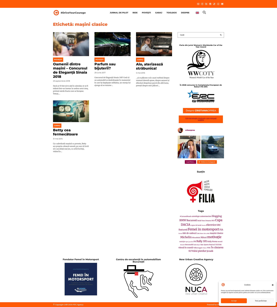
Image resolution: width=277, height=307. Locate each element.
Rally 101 (201, 241)
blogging (217, 216)
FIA (221, 229)
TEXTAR (218, 245)
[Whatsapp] (218, 4)
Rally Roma (212, 241)
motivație (214, 237)
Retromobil (189, 245)
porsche (191, 241)
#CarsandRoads (186, 216)
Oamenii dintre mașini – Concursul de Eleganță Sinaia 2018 (70, 70)
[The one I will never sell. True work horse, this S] (212, 147)
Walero (205, 248)
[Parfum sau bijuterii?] (112, 44)
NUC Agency (78, 305)
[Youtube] (222, 4)
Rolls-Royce (197, 244)
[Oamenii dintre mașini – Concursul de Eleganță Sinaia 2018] (71, 44)
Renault (182, 244)
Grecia (180, 233)
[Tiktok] (214, 4)
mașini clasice (216, 233)
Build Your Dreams (204, 221)
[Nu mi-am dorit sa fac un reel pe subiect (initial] (189, 147)
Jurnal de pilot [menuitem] (119, 13)
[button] (273, 285)
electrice (211, 224)
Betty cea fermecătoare (65, 132)
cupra (193, 225)
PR (194, 241)
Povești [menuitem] (146, 13)
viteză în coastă (185, 247)
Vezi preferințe (261, 301)
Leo (198, 233)
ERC (219, 225)
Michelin (186, 237)
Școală (209, 251)
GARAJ (140, 60)
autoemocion (205, 216)
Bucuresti (192, 220)
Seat (202, 245)
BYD (213, 221)
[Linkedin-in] (206, 4)
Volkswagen (197, 248)
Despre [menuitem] (185, 13)
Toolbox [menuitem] (172, 13)
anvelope (196, 216)
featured (183, 229)
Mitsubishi (196, 238)
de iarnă (198, 225)
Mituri (204, 237)
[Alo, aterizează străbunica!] (154, 44)
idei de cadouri (189, 233)
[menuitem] (197, 13)
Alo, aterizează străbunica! (149, 66)
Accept (234, 301)
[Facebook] (210, 4)
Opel (187, 241)
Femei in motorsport (203, 229)
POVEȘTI (58, 60)
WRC (209, 248)
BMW (182, 220)
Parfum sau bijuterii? (105, 66)
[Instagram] (202, 4)
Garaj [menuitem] (158, 13)
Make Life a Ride (204, 233)
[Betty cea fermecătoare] (71, 111)
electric (204, 225)
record (220, 242)
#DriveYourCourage (73, 12)
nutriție (182, 242)
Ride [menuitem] (135, 13)
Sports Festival (209, 245)
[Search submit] (220, 35)
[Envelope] (198, 4)
